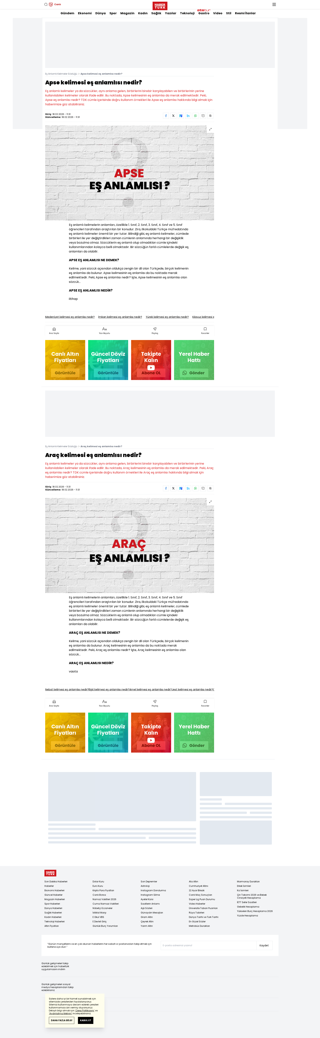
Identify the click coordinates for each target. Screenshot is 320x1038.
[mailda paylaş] (203, 116)
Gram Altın (147, 917)
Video (217, 13)
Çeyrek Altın (147, 921)
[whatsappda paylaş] (196, 116)
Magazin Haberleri (54, 899)
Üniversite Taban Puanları (203, 908)
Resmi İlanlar (245, 13)
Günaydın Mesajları (152, 912)
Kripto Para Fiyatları (103, 890)
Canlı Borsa (99, 894)
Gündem (67, 13)
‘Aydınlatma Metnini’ (60, 1013)
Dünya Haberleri (53, 908)
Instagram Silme (150, 894)
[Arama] (45, 4)
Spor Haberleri (52, 903)
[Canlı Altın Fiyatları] (65, 360)
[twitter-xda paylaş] (173, 116)
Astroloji (145, 886)
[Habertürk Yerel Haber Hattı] (194, 360)
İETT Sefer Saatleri (247, 902)
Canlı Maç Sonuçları (200, 894)
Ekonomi (85, 13)
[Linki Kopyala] (210, 116)
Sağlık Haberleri (53, 912)
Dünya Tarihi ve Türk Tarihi (203, 917)
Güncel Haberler (53, 894)
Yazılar (170, 13)
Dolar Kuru (98, 881)
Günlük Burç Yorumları (105, 925)
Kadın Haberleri (52, 917)
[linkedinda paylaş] (188, 116)
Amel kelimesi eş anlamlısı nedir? (150, 689)
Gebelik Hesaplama (248, 906)
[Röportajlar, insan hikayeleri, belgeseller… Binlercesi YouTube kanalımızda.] (151, 360)
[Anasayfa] (50, 873)
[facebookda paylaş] (166, 116)
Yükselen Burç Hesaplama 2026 (255, 911)
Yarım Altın (147, 925)
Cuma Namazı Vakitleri (106, 903)
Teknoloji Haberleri (54, 921)
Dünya (100, 13)
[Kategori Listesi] (274, 4)
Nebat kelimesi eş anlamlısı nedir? (67, 689)
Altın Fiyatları (51, 925)
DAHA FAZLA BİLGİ (61, 1020)
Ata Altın (193, 881)
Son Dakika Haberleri (55, 881)
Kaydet (264, 945)
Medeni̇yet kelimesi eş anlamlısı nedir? (70, 317)
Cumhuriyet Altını (198, 886)
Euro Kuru (98, 886)
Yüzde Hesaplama (247, 915)
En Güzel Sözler (197, 921)
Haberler (49, 886)
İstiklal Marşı (99, 912)
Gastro (203, 13)
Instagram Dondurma (153, 890)
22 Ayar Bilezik (196, 890)
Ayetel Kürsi (147, 899)
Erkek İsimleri (244, 886)
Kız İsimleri (243, 890)
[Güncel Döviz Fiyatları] (108, 360)
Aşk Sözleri (146, 908)
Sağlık (156, 13)
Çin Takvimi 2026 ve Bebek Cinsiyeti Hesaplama (252, 896)
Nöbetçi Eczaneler (102, 908)
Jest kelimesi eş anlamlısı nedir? (192, 689)
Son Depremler (149, 881)
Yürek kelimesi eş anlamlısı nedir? (167, 317)
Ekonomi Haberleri (54, 890)
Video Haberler (197, 903)
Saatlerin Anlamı (150, 903)
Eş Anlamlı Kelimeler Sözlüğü (61, 73)
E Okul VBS (98, 917)
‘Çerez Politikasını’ (84, 1010)
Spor (113, 13)
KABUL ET (85, 1020)
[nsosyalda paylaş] (181, 116)
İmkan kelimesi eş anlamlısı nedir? (120, 317)
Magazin (127, 13)
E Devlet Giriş (99, 921)
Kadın (143, 13)
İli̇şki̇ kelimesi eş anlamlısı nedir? (109, 689)
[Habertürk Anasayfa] (160, 5)
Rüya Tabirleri (196, 912)
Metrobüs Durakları (199, 925)
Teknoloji (187, 13)
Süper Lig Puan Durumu (202, 899)
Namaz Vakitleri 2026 (104, 899)
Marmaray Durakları (248, 881)
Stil (228, 13)
